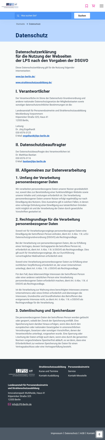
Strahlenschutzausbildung (52, 366)
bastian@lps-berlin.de (34, 161)
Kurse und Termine (48, 371)
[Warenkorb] (93, 6)
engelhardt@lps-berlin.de (36, 135)
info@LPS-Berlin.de (22, 404)
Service (72, 371)
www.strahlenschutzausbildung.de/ (34, 82)
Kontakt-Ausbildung (49, 375)
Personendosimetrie (78, 366)
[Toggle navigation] (101, 6)
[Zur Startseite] (10, 5)
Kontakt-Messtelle (77, 375)
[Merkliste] (87, 6)
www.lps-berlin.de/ (25, 76)
